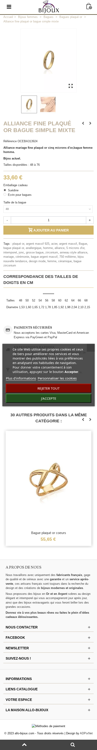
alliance (60, 248)
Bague (83, 243)
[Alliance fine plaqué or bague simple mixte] (29, 104)
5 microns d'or (75, 248)
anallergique (33, 248)
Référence (10, 141)
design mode (37, 261)
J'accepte (48, 398)
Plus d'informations (21, 378)
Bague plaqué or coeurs (48, 533)
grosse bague (35, 252)
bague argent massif (44, 256)
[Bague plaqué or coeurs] (48, 479)
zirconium (51, 252)
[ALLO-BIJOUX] (49, 6)
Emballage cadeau (15, 185)
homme (48, 248)
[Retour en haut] (24, 745)
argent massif (68, 243)
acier (54, 243)
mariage (8, 256)
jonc (21, 252)
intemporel (10, 252)
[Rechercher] (72, 745)
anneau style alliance (73, 252)
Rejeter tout (48, 388)
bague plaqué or (13, 248)
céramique (65, 261)
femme (51, 261)
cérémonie (22, 256)
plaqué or (18, 243)
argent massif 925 (37, 243)
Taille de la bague (15, 202)
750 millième (67, 256)
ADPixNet (86, 733)
